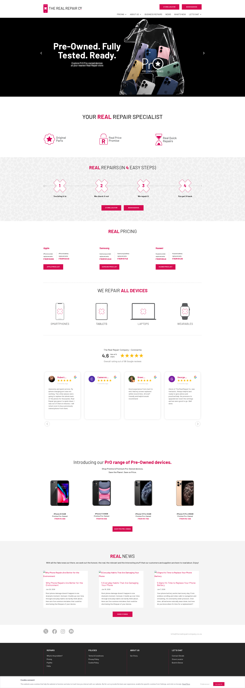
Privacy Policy (93, 659)
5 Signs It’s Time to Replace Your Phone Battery (176, 584)
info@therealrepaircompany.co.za (186, 634)
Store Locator (169, 7)
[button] (41, 53)
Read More (186, 684)
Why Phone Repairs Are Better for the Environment (64, 584)
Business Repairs (153, 14)
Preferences (204, 684)
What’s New (180, 14)
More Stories (122, 614)
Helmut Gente (184, 377)
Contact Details (178, 656)
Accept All (218, 684)
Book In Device (191, 7)
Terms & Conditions (96, 656)
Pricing (120, 14)
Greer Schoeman (102, 377)
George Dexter (141, 377)
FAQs (49, 666)
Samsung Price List (109, 267)
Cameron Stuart (62, 377)
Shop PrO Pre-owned (122, 529)
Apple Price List (53, 267)
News (168, 14)
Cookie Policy (93, 663)
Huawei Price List (165, 267)
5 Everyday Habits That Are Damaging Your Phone (119, 584)
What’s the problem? (55, 656)
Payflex (49, 663)
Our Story (134, 656)
